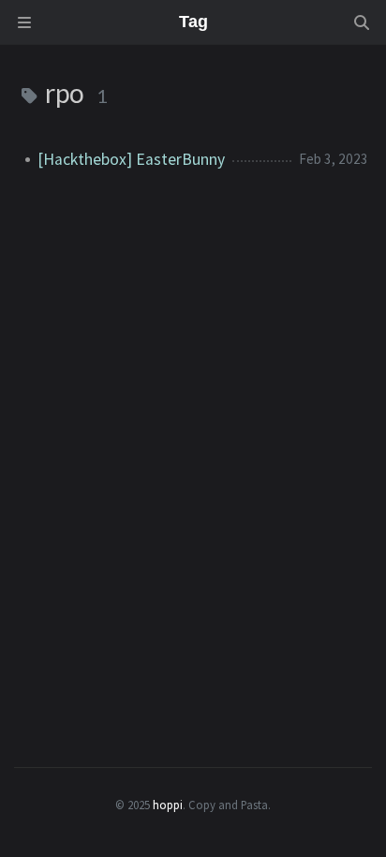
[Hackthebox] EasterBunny (131, 159)
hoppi (168, 804)
